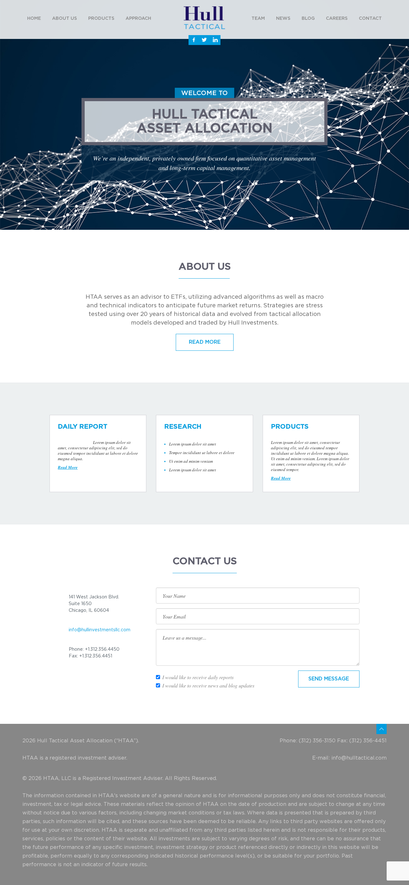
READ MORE (204, 342)
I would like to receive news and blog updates (208, 685)
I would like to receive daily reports (198, 677)
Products (101, 18)
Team (258, 18)
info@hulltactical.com (359, 758)
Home (34, 18)
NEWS (283, 18)
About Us (64, 18)
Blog (308, 18)
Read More (68, 467)
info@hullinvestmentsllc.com (99, 630)
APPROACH (138, 18)
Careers (337, 18)
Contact (370, 18)
